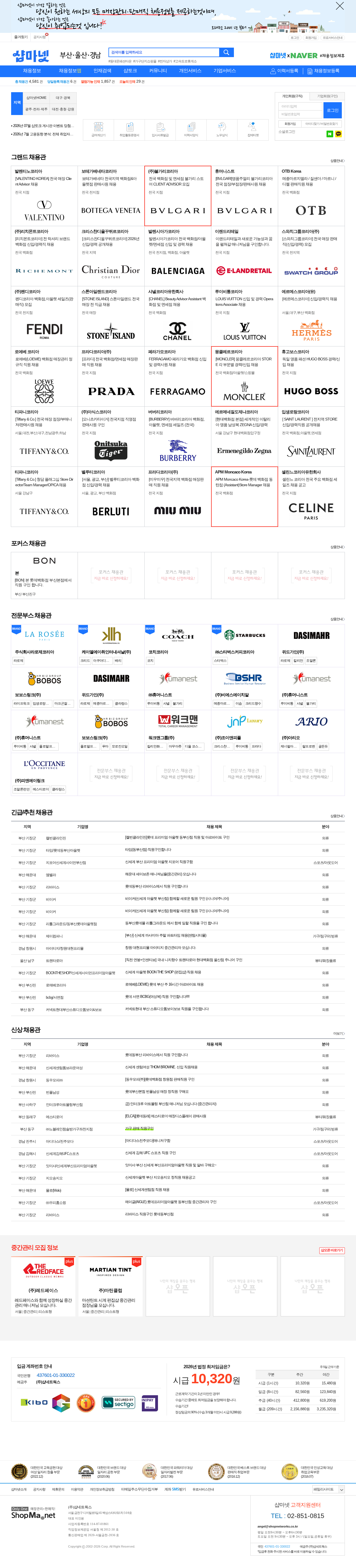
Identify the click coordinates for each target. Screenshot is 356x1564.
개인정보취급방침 (102, 1489)
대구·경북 (63, 98)
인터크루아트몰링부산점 (64, 1105)
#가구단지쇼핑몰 (144, 61)
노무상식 (222, 135)
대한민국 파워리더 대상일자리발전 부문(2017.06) (176, 1472)
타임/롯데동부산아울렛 (63, 850)
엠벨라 (51, 875)
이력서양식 (191, 135)
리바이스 (52, 887)
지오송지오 (54, 1178)
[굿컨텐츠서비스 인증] (61, 1403)
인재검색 (102, 70)
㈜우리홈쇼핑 (56, 1203)
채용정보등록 (326, 70)
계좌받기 (175, 1489)
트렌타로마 (54, 961)
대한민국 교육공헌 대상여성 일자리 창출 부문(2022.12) (46, 1472)
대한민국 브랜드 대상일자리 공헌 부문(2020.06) (111, 1472)
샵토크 (130, 70)
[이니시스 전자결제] (150, 1403)
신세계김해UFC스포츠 (62, 1154)
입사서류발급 (160, 135)
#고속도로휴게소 (185, 61)
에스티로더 (54, 1117)
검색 (227, 52)
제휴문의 (58, 1489)
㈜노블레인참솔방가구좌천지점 (69, 1129)
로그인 (295, 37)
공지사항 (39, 37)
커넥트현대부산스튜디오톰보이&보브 (74, 1010)
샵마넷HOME (36, 98)
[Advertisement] (176, 103)
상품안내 (336, 161)
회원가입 (311, 37)
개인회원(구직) (292, 96)
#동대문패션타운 (120, 61)
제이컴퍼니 (54, 936)
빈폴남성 (52, 1092)
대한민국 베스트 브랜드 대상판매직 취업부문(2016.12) (247, 1472)
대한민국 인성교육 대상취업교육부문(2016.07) (317, 1472)
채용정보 (32, 70)
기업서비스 (225, 70)
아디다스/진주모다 (59, 1141)
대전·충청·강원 (63, 109)
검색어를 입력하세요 (126, 52)
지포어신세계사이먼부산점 (66, 863)
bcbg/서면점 (54, 997)
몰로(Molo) (53, 1190)
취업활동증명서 (129, 135)
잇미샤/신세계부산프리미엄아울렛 (71, 1166)
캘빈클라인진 (56, 838)
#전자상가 (165, 61)
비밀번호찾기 (329, 123)
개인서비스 (190, 70)
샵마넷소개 (18, 1489)
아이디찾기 (312, 123)
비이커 (51, 899)
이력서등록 (287, 70)
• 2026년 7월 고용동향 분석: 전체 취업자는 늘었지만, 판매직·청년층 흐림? (43, 134)
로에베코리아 (56, 985)
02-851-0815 (297, 1515)
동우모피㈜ (54, 1080)
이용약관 (77, 1489)
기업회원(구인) (327, 96)
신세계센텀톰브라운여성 (64, 1068)
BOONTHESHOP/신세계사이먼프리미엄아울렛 (80, 973)
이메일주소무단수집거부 (139, 1489)
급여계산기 (98, 135)
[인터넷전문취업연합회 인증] (85, 1403)
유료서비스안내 (332, 37)
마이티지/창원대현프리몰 (64, 948)
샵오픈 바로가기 (332, 1250)
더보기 (338, 1033)
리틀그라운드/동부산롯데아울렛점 (71, 924)
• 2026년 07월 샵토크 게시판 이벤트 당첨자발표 (43, 126)
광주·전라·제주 (36, 109)
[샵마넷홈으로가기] (33, 1507)
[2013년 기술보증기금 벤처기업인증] (34, 1402)
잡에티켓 (253, 135)
